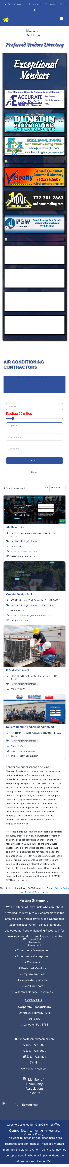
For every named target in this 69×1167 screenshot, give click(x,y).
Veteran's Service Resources (33, 992)
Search (34, 460)
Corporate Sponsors (33, 980)
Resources (9, 377)
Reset (34, 472)
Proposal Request (33, 974)
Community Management (33, 950)
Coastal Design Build (19, 594)
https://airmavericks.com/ (24, 551)
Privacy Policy (62, 888)
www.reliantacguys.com (23, 750)
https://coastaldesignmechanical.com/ (31, 615)
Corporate (33, 962)
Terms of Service (33, 892)
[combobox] (34, 425)
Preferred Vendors (33, 968)
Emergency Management (33, 956)
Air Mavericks (15, 527)
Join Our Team (33, 986)
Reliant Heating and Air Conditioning (30, 727)
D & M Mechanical (17, 670)
